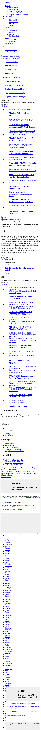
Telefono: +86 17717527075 (14, 461)
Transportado (13, 30)
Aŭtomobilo (12, 32)
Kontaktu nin (9, 43)
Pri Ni (7, 18)
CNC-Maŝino (9, 16)
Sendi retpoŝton (6, 477)
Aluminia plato (13, 9)
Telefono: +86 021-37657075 (14, 459)
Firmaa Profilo (13, 22)
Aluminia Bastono (20, 473)
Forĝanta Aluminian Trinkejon (18, 15)
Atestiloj (11, 23)
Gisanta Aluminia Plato (16, 11)
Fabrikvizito (12, 25)
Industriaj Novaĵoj (14, 41)
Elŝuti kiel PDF (13, 20)
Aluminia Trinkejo (14, 7)
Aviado (11, 29)
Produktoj (8, 6)
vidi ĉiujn (4, 106)
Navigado (12, 34)
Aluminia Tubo (20, 471)
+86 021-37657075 (11, 50)
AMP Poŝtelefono (11, 470)
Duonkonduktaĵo (14, 36)
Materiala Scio (13, 39)
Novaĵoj (7, 38)
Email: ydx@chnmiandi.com (14, 463)
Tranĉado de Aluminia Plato (17, 13)
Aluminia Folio (31, 473)
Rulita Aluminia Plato (7, 471)
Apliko (7, 27)
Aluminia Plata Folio (7, 473)
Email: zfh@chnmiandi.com (13, 464)
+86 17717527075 (14, 51)
